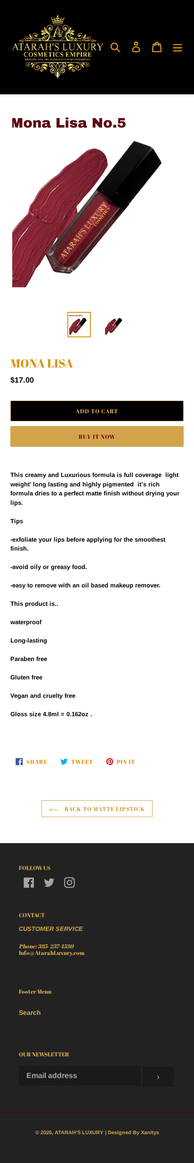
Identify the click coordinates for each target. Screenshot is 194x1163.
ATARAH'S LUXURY (79, 1132)
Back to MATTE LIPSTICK (104, 808)
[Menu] (177, 47)
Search (30, 1012)
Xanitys (150, 1132)
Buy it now (97, 436)
